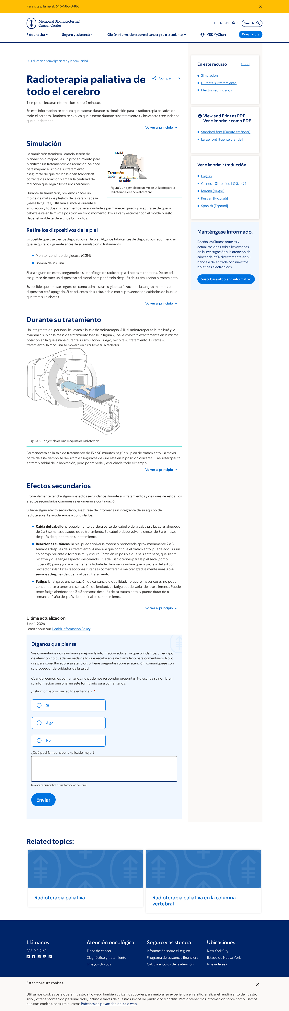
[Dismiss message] (260, 6)
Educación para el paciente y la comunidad (59, 61)
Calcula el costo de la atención (170, 964)
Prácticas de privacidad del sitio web (109, 1004)
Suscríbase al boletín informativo (226, 279)
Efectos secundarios (216, 90)
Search (249, 23)
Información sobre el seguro (168, 951)
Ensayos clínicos (99, 964)
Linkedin (50, 956)
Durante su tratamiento (219, 83)
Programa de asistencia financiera (172, 957)
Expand (245, 64)
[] (223, 184)
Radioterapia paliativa (59, 897)
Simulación (209, 75)
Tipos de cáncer (99, 951)
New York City (217, 951)
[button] (235, 23)
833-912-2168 (37, 951)
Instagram (28, 956)
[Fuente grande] (222, 139)
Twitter (39, 956)
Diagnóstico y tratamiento (106, 957)
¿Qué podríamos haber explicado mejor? (63, 752)
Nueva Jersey (217, 964)
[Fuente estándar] (225, 132)
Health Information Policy (71, 629)
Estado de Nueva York (224, 957)
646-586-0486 (67, 6)
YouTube (44, 956)
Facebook (33, 956)
